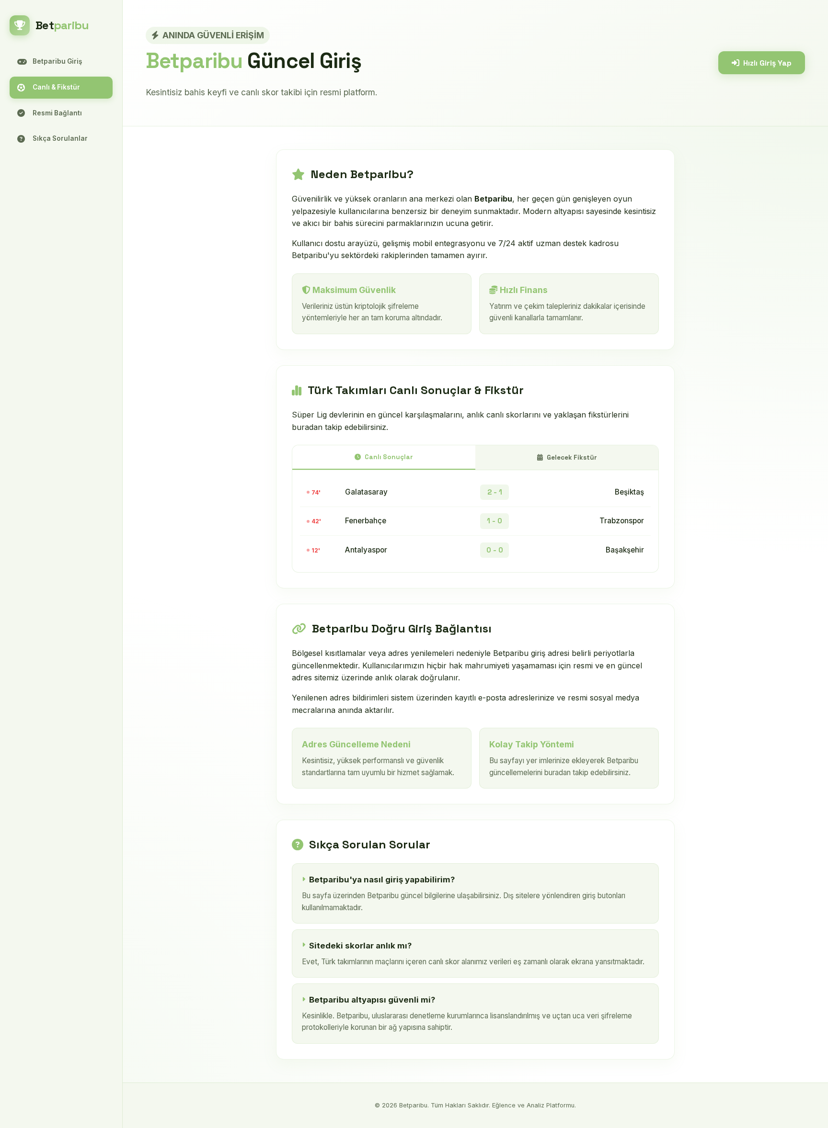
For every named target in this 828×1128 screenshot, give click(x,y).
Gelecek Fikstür (572, 457)
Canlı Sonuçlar (389, 457)
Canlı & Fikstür (56, 87)
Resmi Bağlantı (57, 113)
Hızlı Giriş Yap (767, 63)
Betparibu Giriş (57, 61)
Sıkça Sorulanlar (60, 138)
